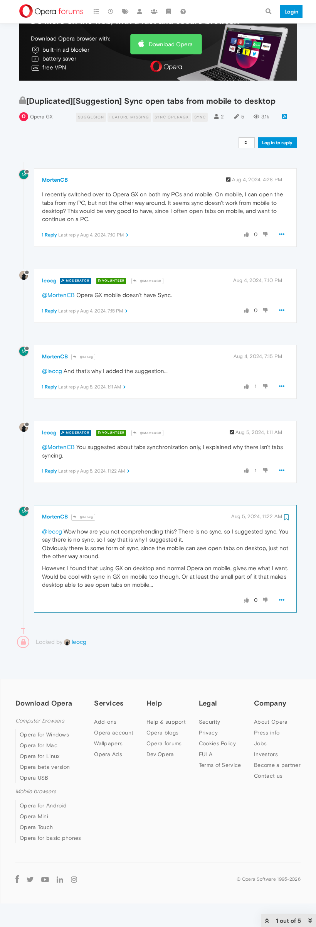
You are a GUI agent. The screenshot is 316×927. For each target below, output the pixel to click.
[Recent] (111, 11)
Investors (266, 754)
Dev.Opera (160, 754)
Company (270, 703)
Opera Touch (36, 827)
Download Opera (171, 44)
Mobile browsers (35, 791)
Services (108, 703)
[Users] (140, 11)
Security (209, 722)
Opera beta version (45, 767)
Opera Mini (34, 816)
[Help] (183, 11)
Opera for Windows (44, 734)
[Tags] (125, 11)
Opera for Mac (38, 745)
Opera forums (164, 743)
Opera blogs (162, 732)
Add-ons (105, 722)
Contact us (268, 776)
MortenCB (55, 180)
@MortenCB (150, 281)
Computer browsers (39, 721)
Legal (208, 703)
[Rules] (168, 11)
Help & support (166, 722)
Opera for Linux (40, 756)
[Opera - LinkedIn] (60, 879)
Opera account (113, 732)
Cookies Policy (217, 743)
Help (154, 703)
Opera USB (34, 778)
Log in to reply (277, 142)
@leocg (86, 357)
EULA (205, 754)
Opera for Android (43, 805)
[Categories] (96, 11)
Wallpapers (108, 743)
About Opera (270, 722)
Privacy (208, 732)
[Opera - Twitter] (30, 879)
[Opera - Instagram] (74, 879)
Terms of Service (220, 765)
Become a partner (277, 765)
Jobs (260, 743)
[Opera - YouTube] (45, 879)
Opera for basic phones (50, 838)
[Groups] (154, 11)
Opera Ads (108, 754)
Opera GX (41, 117)
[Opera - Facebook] (17, 879)
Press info (266, 732)
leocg (49, 280)
